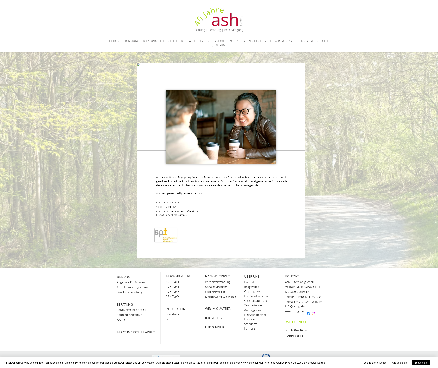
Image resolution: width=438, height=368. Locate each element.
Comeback (172, 314)
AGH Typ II (172, 282)
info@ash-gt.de (295, 306)
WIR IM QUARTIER (218, 308)
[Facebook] (309, 313)
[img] (166, 235)
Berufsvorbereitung (129, 292)
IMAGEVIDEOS (215, 318)
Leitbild (249, 282)
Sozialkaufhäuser (216, 287)
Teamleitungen (253, 305)
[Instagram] (314, 313)
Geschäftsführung (256, 301)
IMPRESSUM (294, 336)
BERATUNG (125, 304)
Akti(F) (121, 320)
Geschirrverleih (215, 292)
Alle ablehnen (399, 362)
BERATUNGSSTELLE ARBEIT (136, 332)
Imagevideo (251, 287)
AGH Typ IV (173, 291)
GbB (168, 319)
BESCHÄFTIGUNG (178, 276)
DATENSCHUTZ (296, 329)
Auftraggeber (252, 310)
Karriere (249, 328)
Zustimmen (421, 362)
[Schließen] (434, 362)
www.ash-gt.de (294, 311)
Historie (249, 319)
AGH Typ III (172, 287)
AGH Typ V (172, 296)
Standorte (250, 324)
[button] (115, 41)
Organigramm (253, 291)
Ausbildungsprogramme (132, 287)
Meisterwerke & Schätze (220, 297)
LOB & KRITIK (214, 327)
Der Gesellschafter (256, 296)
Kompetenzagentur (129, 315)
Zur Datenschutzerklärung (311, 362)
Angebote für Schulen (131, 282)
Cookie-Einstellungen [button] (375, 362)
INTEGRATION (175, 309)
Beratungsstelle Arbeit (131, 310)
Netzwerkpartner (255, 315)
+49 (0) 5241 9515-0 (308, 297)
